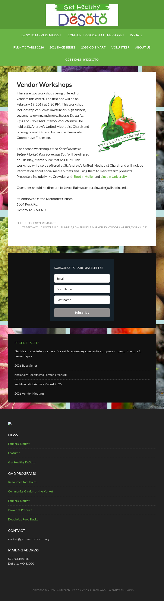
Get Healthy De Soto (82, 15)
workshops (139, 227)
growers (47, 227)
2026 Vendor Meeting (29, 393)
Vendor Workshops (44, 84)
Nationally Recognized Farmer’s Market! (41, 374)
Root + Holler (84, 176)
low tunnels (82, 227)
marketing (99, 227)
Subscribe (82, 312)
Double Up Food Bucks (23, 519)
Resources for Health (22, 482)
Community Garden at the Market (30, 491)
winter (125, 227)
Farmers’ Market (19, 501)
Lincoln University (114, 176)
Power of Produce (20, 510)
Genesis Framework (93, 590)
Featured (14, 453)
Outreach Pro (66, 590)
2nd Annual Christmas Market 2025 (38, 384)
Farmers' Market (44, 223)
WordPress (116, 590)
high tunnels (63, 227)
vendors (114, 227)
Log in (130, 590)
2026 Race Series (26, 365)
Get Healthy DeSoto (21, 462)
